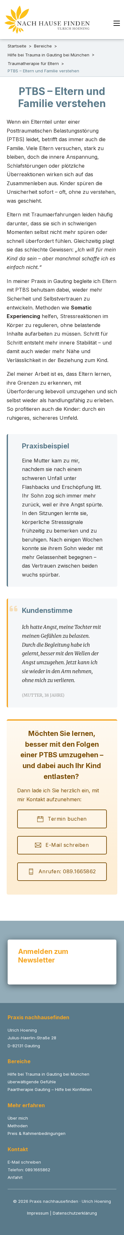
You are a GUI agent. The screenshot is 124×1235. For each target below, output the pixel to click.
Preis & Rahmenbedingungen (36, 1133)
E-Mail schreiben (67, 845)
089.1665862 (37, 1169)
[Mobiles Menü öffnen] (117, 23)
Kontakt (18, 1149)
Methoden (18, 1125)
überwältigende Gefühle (32, 1081)
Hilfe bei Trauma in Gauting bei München (48, 54)
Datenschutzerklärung (75, 1213)
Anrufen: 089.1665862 (67, 871)
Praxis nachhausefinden (38, 1017)
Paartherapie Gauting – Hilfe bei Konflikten (50, 1089)
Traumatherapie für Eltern (33, 63)
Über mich (18, 1118)
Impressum (38, 1213)
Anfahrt (15, 1177)
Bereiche (43, 45)
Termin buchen (67, 819)
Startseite (17, 45)
